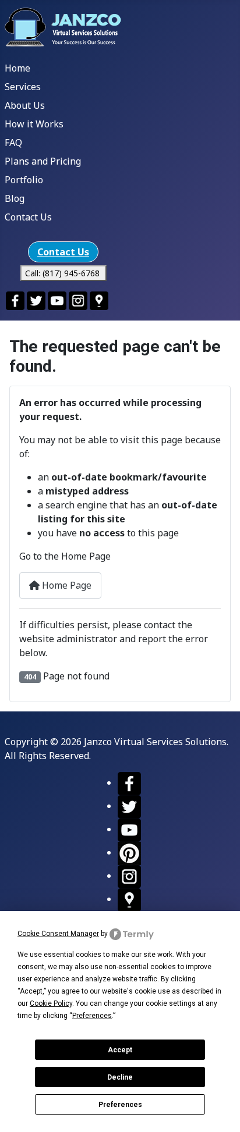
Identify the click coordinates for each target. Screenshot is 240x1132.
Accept (120, 1050)
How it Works (34, 124)
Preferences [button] (92, 1016)
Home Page (65, 585)
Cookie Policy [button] (51, 1003)
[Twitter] (129, 805)
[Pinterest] (129, 852)
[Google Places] (129, 898)
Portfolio (24, 179)
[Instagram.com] (129, 875)
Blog (14, 198)
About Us (25, 105)
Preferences (120, 1105)
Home (17, 68)
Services (23, 86)
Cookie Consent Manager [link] (58, 934)
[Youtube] (129, 829)
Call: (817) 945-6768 (63, 273)
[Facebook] (129, 782)
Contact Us (28, 217)
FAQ (13, 142)
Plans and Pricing (43, 161)
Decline (120, 1077)
